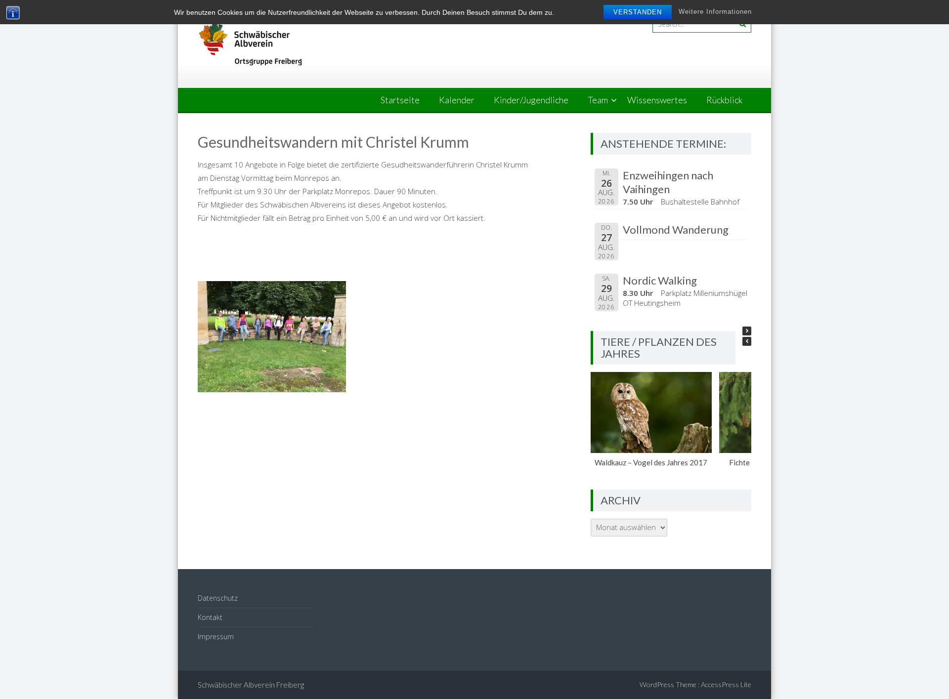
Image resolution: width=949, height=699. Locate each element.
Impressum (216, 636)
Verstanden (637, 12)
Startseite (400, 99)
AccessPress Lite (726, 684)
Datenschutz (218, 598)
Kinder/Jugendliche (531, 99)
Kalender (456, 99)
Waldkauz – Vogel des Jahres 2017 (651, 462)
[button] (746, 331)
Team (598, 99)
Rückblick (724, 99)
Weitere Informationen (715, 11)
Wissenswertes (657, 99)
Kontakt (210, 617)
